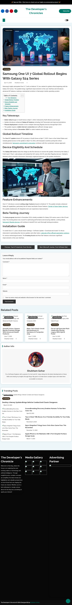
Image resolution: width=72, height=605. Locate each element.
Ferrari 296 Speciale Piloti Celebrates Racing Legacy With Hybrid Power (60, 331)
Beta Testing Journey (11, 108)
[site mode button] (66, 20)
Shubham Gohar (19, 82)
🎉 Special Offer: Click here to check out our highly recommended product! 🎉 (36, 2)
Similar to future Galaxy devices (58, 206)
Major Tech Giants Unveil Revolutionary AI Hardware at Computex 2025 (35, 331)
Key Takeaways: (12, 97)
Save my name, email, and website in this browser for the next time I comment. (28, 297)
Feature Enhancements (11, 106)
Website (5, 291)
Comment (6, 262)
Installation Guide (10, 110)
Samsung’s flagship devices (11, 222)
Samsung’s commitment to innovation (23, 143)
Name (5, 278)
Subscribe (66, 11)
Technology (7, 69)
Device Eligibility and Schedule (11, 103)
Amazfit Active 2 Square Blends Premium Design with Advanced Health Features (11, 331)
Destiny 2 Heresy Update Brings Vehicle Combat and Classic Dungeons (29, 402)
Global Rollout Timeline (12, 100)
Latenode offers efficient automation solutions (55, 233)
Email (5, 284)
